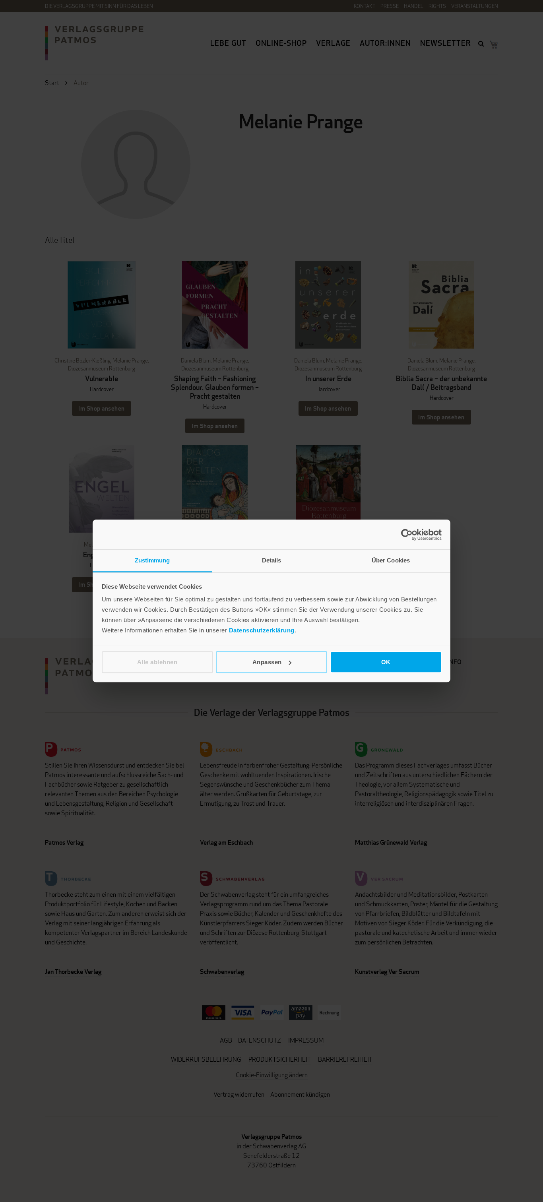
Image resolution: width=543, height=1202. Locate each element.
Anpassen (267, 662)
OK (386, 662)
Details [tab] (271, 560)
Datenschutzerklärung (262, 630)
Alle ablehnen (157, 662)
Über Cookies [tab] (391, 560)
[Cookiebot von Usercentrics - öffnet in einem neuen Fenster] (407, 535)
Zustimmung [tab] (152, 560)
